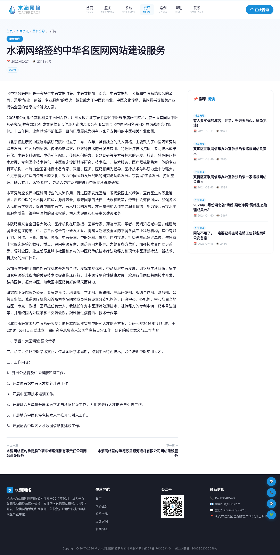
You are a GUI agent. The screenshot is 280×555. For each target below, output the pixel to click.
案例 (163, 9)
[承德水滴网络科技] (25, 9)
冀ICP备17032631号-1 (158, 548)
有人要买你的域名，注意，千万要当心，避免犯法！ (229, 123)
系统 (128, 9)
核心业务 (102, 506)
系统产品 (102, 514)
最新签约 (38, 31)
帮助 (178, 9)
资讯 (147, 9)
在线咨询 (262, 10)
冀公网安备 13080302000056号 (196, 548)
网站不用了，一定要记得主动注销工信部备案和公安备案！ (229, 235)
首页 (89, 9)
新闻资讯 (22, 31)
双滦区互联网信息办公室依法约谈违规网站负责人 (229, 151)
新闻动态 (102, 529)
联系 (197, 9)
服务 (108, 9)
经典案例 (102, 521)
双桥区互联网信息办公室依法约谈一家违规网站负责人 (229, 179)
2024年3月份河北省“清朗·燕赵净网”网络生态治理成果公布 (230, 207)
